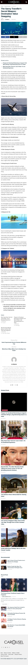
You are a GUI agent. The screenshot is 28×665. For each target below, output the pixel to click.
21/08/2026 (4, 498)
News (3, 545)
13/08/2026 (4, 552)
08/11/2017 (13, 19)
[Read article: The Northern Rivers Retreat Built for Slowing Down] (14, 483)
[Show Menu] (1, 2)
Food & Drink (10, 654)
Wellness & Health (15, 652)
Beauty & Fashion (6, 590)
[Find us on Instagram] (9, 647)
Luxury (4, 491)
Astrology (4, 410)
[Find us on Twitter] (3, 647)
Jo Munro (7, 19)
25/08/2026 (4, 472)
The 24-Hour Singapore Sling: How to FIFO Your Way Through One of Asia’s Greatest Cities (13, 522)
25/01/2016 (10, 563)
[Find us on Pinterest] (7, 647)
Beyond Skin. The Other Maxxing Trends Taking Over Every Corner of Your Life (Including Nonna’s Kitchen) (12, 468)
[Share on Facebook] (5, 37)
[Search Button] (26, 2)
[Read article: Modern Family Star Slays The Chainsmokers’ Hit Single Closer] (3, 568)
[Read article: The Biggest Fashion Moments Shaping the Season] (3, 620)
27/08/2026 (4, 418)
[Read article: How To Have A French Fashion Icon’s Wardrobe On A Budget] (3, 562)
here (10, 308)
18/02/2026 (10, 569)
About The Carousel (4, 656)
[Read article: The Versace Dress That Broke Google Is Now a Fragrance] (14, 585)
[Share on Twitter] (14, 37)
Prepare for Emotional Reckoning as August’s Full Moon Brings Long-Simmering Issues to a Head (20, 320)
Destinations (13, 6)
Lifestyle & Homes (18, 654)
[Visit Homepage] (14, 2)
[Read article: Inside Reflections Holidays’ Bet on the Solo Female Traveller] (14, 537)
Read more (5, 604)
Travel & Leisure (7, 6)
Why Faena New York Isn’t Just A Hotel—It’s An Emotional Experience (6, 318)
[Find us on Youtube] (5, 647)
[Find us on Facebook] (1, 647)
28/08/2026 (10, 610)
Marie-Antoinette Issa (6, 596)
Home (2, 6)
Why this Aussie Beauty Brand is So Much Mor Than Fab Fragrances (6, 329)
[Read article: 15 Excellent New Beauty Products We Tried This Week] (3, 614)
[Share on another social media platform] (23, 37)
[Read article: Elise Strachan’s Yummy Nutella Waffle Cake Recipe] (3, 626)
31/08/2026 (14, 596)
